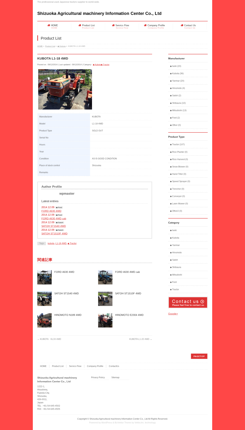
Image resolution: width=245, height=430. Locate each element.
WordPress (106, 422)
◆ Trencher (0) (177, 189)
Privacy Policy (98, 377)
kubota (51, 243)
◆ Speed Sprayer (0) (180, 181)
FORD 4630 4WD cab (53, 218)
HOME (40, 46)
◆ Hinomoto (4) (177, 88)
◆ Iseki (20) (175, 66)
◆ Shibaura (175, 267)
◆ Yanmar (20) (177, 81)
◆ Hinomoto (176, 252)
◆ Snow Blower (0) (179, 166)
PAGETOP (199, 356)
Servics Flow (75, 366)
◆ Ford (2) (175, 118)
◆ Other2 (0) (176, 211)
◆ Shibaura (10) (178, 103)
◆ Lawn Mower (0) (179, 203)
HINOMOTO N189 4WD (67, 314)
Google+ (173, 313)
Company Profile (95, 366)
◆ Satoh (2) (175, 95)
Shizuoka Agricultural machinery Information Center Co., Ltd (99, 13)
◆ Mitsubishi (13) (178, 110)
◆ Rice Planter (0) (178, 152)
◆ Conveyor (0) (177, 196)
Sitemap (115, 377)
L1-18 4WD (61, 243)
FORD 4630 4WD (51, 211)
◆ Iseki (173, 230)
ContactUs (114, 366)
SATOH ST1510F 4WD (54, 233)
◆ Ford (59, 207)
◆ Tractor (105, 64)
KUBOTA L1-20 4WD (140, 339)
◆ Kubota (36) (177, 73)
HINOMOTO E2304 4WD (129, 314)
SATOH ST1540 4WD (53, 226)
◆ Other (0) (175, 125)
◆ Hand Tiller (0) (178, 174)
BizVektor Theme (123, 422)
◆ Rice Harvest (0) (179, 159)
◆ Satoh (59, 223)
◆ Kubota (62, 46)
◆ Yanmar (175, 245)
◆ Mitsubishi (176, 275)
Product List (50, 46)
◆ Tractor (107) (177, 144)
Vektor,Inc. (139, 422)
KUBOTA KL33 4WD (49, 339)
